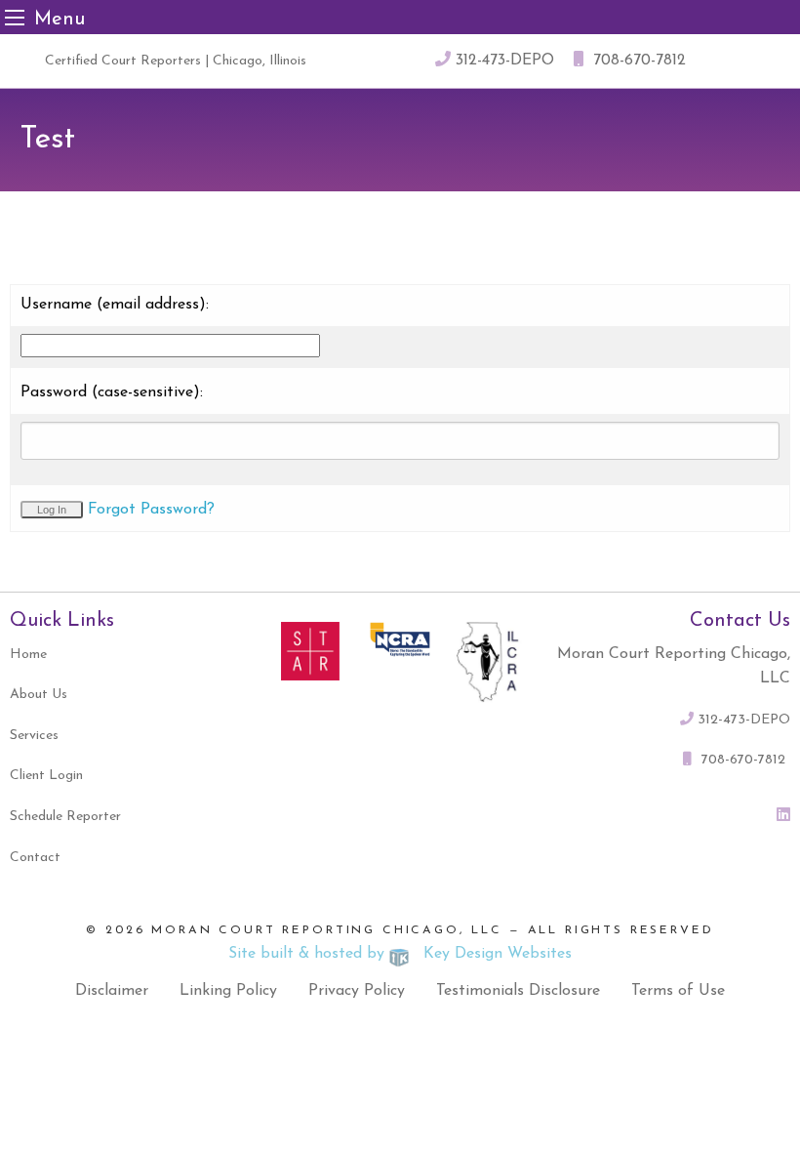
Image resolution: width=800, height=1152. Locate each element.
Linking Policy (228, 991)
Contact (35, 857)
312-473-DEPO (502, 60)
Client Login (46, 775)
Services (34, 735)
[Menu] (14, 17)
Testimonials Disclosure (518, 991)
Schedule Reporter (65, 816)
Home (28, 654)
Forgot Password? (151, 509)
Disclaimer (111, 991)
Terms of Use (678, 991)
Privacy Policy (356, 991)
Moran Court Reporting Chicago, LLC (326, 930)
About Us (38, 694)
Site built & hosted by (400, 954)
